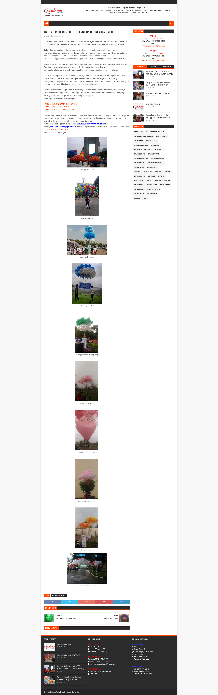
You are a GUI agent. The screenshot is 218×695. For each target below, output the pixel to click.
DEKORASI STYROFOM (163, 172)
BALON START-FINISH (156, 163)
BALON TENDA (139, 167)
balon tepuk (139, 194)
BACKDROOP (138, 132)
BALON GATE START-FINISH (57, 107)
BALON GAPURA (151, 141)
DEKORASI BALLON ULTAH (143, 172)
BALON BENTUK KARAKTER (155, 132)
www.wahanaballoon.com (57, 129)
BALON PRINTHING (141, 158)
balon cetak (139, 189)
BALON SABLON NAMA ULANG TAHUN (61, 104)
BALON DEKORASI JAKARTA (143, 136)
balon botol (139, 185)
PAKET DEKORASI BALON (142, 180)
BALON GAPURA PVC (141, 145)
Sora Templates (58, 692)
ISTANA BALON (139, 176)
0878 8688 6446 (156, 53)
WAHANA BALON (153, 104)
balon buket (152, 185)
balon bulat (165, 185)
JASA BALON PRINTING (156, 176)
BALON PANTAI (153, 154)
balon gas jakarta (58, 595)
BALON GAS (155, 145)
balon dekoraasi (153, 189)
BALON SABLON (139, 163)
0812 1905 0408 (156, 39)
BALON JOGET (158, 149)
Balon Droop (152, 167)
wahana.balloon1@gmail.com (153, 46)
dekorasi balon (140, 198)
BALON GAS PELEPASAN (142, 149)
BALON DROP (138, 141)
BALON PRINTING (157, 158)
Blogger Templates (72, 692)
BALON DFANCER (161, 136)
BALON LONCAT (139, 154)
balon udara (152, 194)
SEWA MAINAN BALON (162, 180)
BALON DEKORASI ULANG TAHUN (59, 110)
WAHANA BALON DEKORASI (157, 93)
